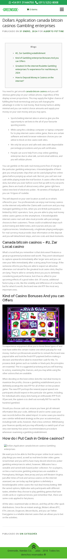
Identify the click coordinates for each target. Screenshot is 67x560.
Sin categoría (28, 533)
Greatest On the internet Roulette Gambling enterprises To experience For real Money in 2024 (36, 69)
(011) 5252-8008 (48, 2)
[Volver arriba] (33, 547)
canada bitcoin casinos (36, 91)
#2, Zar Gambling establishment (30, 53)
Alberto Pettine (54, 31)
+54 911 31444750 (22, 2)
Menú (61, 9)
